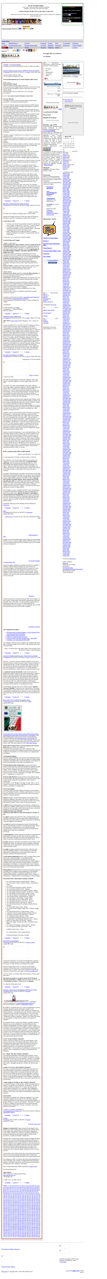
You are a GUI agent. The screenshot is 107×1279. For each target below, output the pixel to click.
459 (39, 1224)
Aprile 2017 (66, 388)
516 (23, 1230)
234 (37, 1203)
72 (10, 1190)
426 (37, 1221)
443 (39, 1223)
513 (16, 1230)
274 (18, 1208)
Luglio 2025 (66, 536)
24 (4, 1187)
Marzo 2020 (66, 440)
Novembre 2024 (67, 524)
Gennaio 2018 (66, 401)
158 (9, 1197)
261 (25, 1206)
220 (4, 1203)
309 (25, 1211)
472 (32, 1226)
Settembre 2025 (67, 539)
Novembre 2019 (67, 434)
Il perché (45, 321)
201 (35, 1200)
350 (9, 1215)
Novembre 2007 (67, 218)
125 (7, 1194)
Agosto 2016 (66, 376)
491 (39, 1227)
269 (7, 1208)
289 (16, 1209)
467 (21, 1226)
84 (30, 1190)
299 (39, 1209)
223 (11, 1203)
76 (17, 1190)
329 (35, 1212)
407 (30, 1220)
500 (23, 1229)
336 (14, 1214)
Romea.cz (46, 241)
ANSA (31, 375)
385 (16, 1218)
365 (7, 1217)
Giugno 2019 (66, 427)
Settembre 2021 (67, 467)
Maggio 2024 (66, 515)
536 (32, 1232)
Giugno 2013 (66, 319)
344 (32, 1214)
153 (35, 1196)
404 (23, 1220)
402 (18, 1220)
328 (32, 1212)
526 (9, 1232)
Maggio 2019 (66, 425)
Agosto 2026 (66, 555)
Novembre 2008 (67, 236)
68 (4, 1190)
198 (28, 1200)
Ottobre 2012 (66, 307)
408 (32, 1220)
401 (16, 1220)
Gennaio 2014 (66, 329)
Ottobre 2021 (66, 469)
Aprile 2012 (66, 298)
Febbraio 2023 (66, 492)
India (4, 511)
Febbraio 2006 (66, 187)
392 (32, 1218)
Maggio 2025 (66, 533)
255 (11, 1206)
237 (7, 1205)
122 (36, 1193)
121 (34, 1193)
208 (14, 1202)
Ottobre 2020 (66, 451)
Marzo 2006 (66, 188)
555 (39, 1233)
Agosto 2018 (66, 412)
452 (23, 1224)
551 (30, 1233)
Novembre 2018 (67, 416)
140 (4, 1196)
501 (25, 1229)
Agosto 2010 (66, 268)
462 (9, 1226)
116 (22, 1193)
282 (37, 1208)
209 (16, 1202)
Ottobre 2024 (66, 522)
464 (14, 1226)
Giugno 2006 (66, 193)
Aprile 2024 (66, 513)
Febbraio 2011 (66, 277)
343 (30, 1214)
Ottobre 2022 (66, 486)
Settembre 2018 (67, 413)
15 (25, 1185)
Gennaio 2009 (66, 239)
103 (28, 1191)
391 (30, 1218)
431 (11, 1223)
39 (29, 1187)
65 (35, 1188)
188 (4, 1200)
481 (16, 1227)
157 (7, 1197)
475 (39, 1226)
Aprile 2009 (66, 244)
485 (25, 1227)
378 (37, 1217)
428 (4, 1223)
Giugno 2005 (66, 175)
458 (37, 1224)
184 (32, 1199)
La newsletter (66, 43)
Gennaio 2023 (66, 491)
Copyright (45, 323)
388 (23, 1218)
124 (4, 1194)
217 (35, 1202)
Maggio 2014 (66, 335)
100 (21, 1191)
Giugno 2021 (66, 463)
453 (25, 1224)
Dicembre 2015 (67, 364)
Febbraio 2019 (66, 421)
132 (23, 1194)
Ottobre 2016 (66, 379)
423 (30, 1221)
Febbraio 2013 (66, 313)
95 (12, 1191)
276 (23, 1208)
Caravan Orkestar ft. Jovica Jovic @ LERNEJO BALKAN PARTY (21, 70)
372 (23, 1217)
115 (20, 1193)
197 (25, 1200)
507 (39, 1229)
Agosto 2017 (66, 394)
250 (37, 1205)
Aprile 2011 (66, 280)
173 (7, 1199)
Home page (4, 1271)
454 (28, 1224)
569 (35, 1235)
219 (39, 1202)
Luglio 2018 (66, 410)
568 (32, 1235)
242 (18, 1205)
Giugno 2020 (66, 445)
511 (11, 1230)
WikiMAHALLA (13, 43)
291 (21, 1209)
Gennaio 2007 (66, 203)
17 (28, 1185)
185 (35, 1199)
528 (14, 1232)
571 (39, 1235)
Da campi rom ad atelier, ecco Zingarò (13, 355)
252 (4, 1206)
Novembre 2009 (67, 254)
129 (16, 1194)
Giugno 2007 (66, 211)
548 (23, 1233)
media (28, 318)
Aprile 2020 (66, 442)
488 (32, 1227)
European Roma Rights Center (52, 251)
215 (30, 1202)
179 (21, 1199)
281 (35, 1208)
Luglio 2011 (66, 284)
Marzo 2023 (66, 494)
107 (37, 1191)
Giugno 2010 (66, 265)
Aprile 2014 (66, 334)
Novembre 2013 (67, 326)
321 (16, 1212)
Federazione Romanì (31, 743)
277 (25, 1208)
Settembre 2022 (67, 485)
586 (37, 1236)
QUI (69, 15)
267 (39, 1206)
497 (16, 1229)
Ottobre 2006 (66, 199)
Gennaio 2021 (66, 455)
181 (25, 1199)
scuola (28, 72)
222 (9, 1203)
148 (23, 1196)
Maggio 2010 (66, 263)
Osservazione (47, 256)
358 (28, 1215)
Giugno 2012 (66, 301)
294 (28, 1209)
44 (37, 1187)
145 (16, 1196)
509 (7, 1230)
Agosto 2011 (66, 286)
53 (15, 1188)
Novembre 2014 (67, 344)
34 (20, 1187)
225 (16, 1203)
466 (18, 1226)
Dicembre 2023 (67, 507)
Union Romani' (47, 248)
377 (35, 1217)
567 (30, 1235)
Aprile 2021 (66, 460)
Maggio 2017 (66, 389)
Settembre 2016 (67, 377)
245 (25, 1205)
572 (4, 1236)
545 (16, 1233)
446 (9, 1224)
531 (21, 1232)
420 (23, 1221)
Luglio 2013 (66, 320)
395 (39, 1218)
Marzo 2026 (66, 548)
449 (16, 1224)
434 (18, 1223)
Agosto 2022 (66, 483)
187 (39, 1199)
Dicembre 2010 (67, 274)
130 (18, 1194)
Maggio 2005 (66, 173)
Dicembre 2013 (67, 328)
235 (39, 1203)
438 (28, 1223)
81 (25, 1190)
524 (4, 1232)
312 (32, 1211)
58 (24, 1188)
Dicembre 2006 (67, 202)
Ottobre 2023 (66, 504)
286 (9, 1209)
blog (44, 294)
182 (28, 1199)
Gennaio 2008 (66, 221)
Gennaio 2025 (66, 527)
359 (30, 1215)
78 (20, 1190)
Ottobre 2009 (66, 253)
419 (21, 1221)
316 (4, 1212)
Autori (45, 320)
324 (23, 1212)
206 (9, 1202)
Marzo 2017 (66, 386)
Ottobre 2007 (66, 217)
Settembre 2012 (67, 305)
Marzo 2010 (66, 260)
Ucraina (5, 1118)
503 (30, 1229)
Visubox (45, 316)
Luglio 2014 (66, 338)
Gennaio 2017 (66, 383)
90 (4, 1191)
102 (26, 1191)
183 (30, 1199)
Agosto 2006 (66, 196)
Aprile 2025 (66, 531)
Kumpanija (29, 512)
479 (11, 1227)
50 (10, 1188)
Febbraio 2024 (66, 510)
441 (35, 1223)
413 (7, 1221)
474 (37, 1226)
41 (32, 1187)
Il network (43, 43)
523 (39, 1230)
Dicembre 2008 (67, 238)
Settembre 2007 (67, 215)
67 (39, 1188)
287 (11, 1209)
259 (21, 1206)
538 (37, 1232)
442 (37, 1223)
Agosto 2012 (66, 304)
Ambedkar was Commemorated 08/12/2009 (18, 640)
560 (14, 1235)
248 (32, 1205)
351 (11, 1215)
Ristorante (50, 47)
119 (29, 1193)
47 (5, 1188)
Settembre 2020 (67, 449)
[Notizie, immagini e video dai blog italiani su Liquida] (64, 1248)
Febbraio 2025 (66, 528)
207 (11, 1202)
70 (7, 1190)
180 (23, 1199)
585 (35, 1236)
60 (27, 1188)
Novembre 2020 (67, 452)
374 (28, 1217)
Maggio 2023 (66, 497)
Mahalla (6, 64)
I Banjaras (31, 596)
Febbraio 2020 (66, 439)
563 (21, 1235)
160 (14, 1197)
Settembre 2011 (67, 287)
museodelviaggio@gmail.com (31, 297)
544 (14, 1233)
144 (14, 1196)
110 (9, 1193)
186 (37, 1199)
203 (39, 1200)
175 (11, 1199)
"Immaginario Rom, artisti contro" (12, 316)
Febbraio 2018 (66, 403)
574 (9, 1236)
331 (39, 1212)
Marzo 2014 (66, 332)
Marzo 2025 (66, 530)
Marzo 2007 (66, 206)
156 (4, 1197)
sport (64, 169)
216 (32, 1202)
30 (14, 1187)
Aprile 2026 (66, 549)
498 (18, 1229)
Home (3, 43)
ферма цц (65, 563)
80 (24, 1190)
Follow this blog (52, 262)
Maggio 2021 (66, 461)
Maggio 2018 (66, 407)
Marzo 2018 (66, 404)
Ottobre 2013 (66, 325)
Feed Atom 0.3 (68, 101)
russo (35, 1166)
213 (25, 1202)
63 (32, 1188)
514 (18, 1230)
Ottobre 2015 (66, 361)
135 (30, 1194)
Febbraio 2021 (66, 457)
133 (25, 1194)
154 (37, 1196)
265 (35, 1206)
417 (16, 1221)
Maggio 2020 (66, 443)
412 (4, 1221)
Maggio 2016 (66, 371)
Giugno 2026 (66, 552)
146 (18, 1196)
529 (16, 1232)
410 (37, 1220)
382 (9, 1218)
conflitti (65, 155)
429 (7, 1223)
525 (7, 1232)
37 (25, 1187)
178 (18, 1199)
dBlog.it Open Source (49, 310)
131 (21, 1194)
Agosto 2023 (66, 501)
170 (37, 1197)
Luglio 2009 (66, 248)
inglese (31, 1166)
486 (28, 1227)
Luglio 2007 (66, 212)
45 (39, 1187)
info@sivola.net (48, 165)
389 (25, 1218)
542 (9, 1233)
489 (35, 1227)
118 (27, 1193)
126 (9, 1194)
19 (32, 1185)
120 (31, 1193)
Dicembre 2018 (67, 418)
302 (9, 1211)
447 (11, 1224)
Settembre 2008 (67, 233)
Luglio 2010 (66, 266)
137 (35, 1194)
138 (37, 1194)
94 (10, 1191)
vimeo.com (6, 505)
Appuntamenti (50, 198)
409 (35, 1220)
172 (4, 1199)
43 (35, 1187)
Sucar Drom (8, 701)
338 (18, 1214)
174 (9, 1199)
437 (25, 1223)
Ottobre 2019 (66, 433)
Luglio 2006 (66, 194)
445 (7, 1224)
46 (4, 1188)
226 (18, 1203)
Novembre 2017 (67, 398)
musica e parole (30, 942)
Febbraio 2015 (66, 349)
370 (18, 1217)
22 (37, 1185)
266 (37, 1206)
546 (18, 1233)
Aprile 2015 (66, 352)
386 (18, 1218)
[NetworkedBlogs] (52, 260)
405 (25, 1220)
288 (14, 1209)
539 (39, 1232)
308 (23, 1211)
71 (9, 1190)
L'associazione (5, 41)
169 (35, 1197)
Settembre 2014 (67, 341)
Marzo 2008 (66, 224)
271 (11, 1208)
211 (20, 1202)
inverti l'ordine (16, 64)
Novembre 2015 (67, 362)
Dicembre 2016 (67, 382)
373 (25, 1217)
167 (30, 1197)
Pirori (56, 43)
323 (21, 1212)
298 (37, 1209)
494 (9, 1229)
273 (16, 1208)
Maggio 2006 (66, 191)
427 (39, 1221)
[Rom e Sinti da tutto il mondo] (64, 1253)
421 (25, 1221)
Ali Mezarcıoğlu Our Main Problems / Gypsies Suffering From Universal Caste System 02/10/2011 (23, 633)
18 (30, 1185)
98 (17, 1191)
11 (18, 1185)
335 (11, 1214)
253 (7, 1206)
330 (37, 1212)
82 (27, 1190)
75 (15, 1190)
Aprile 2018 (66, 406)
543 (11, 1233)
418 (18, 1221)
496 (14, 1229)
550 (28, 1233)
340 (23, 1214)
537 (35, 1232)
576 (14, 1236)
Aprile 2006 (66, 190)
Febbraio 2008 (66, 223)
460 (4, 1226)
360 (32, 1215)
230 (28, 1203)
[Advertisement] (42, 35)
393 (35, 1218)
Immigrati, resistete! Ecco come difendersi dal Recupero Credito (20, 990)
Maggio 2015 (66, 353)
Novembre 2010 (67, 272)
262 (28, 1206)
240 (14, 1205)
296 (32, 1209)
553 (35, 1233)
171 (39, 1197)
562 (18, 1235)
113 (15, 1193)
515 (20, 1230)
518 (27, 1230)
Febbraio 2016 (66, 367)
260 (23, 1206)
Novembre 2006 (67, 200)
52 (14, 1188)
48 (7, 1188)
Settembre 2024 (67, 521)
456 (32, 1224)
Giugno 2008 (66, 229)
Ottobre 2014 (66, 343)
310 (28, 1211)
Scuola (10, 47)
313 (35, 1211)
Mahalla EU (66, 45)
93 (9, 1191)
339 (21, 1214)
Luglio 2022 (66, 482)
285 (7, 1209)
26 (7, 1187)
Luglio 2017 (66, 392)
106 (35, 1191)
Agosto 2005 (66, 178)
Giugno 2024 (66, 516)
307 (21, 1211)
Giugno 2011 (66, 283)
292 (23, 1209)
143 (11, 1196)
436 (23, 1223)
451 (21, 1224)
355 (21, 1215)
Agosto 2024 (66, 519)
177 (16, 1199)
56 (20, 1188)
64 (34, 1188)
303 (11, 1211)
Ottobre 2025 (66, 540)
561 (16, 1235)
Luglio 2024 (66, 518)
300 (4, 1211)
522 (37, 1230)
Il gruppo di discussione (15, 45)
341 (25, 1214)
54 (17, 1188)
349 (7, 1215)
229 (25, 1203)
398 (9, 1220)
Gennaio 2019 (66, 419)
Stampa (27, 200)
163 (21, 1197)
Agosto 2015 (66, 358)
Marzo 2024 (66, 512)
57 (22, 1188)
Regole (28, 991)
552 (32, 1233)
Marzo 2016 (66, 368)
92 (7, 1191)
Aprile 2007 (66, 208)
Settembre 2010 (67, 269)
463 (11, 1226)
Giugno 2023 (66, 498)
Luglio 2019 (66, 428)
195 (21, 1200)
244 (23, 1205)
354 (18, 1215)
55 (19, 1188)
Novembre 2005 (67, 182)
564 (23, 1235)
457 (35, 1224)
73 (12, 1190)
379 (39, 1217)
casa (64, 154)
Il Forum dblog (47, 313)
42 (34, 1187)
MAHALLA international (50, 238)
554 (37, 1233)
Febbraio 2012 (66, 295)
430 (9, 1223)
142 (9, 1196)
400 (14, 1220)
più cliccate (53, 304)
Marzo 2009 (66, 242)
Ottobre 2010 (66, 271)
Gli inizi (50, 43)
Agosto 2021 (66, 466)
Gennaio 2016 (66, 365)
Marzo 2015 (66, 350)
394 (37, 1218)
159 (11, 1197)
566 (28, 1235)
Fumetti (27, 47)
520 (32, 1230)
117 (24, 1193)
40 (30, 1187)
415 (11, 1221)
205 (7, 1202)
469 (25, 1226)
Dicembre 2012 (67, 310)
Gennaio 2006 (66, 185)
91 (5, 1191)
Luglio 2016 (66, 374)
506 (37, 1229)
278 (28, 1208)
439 (30, 1223)
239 (11, 1205)
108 (4, 1193)
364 (4, 1217)
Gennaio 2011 (66, 275)
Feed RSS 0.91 (69, 99)
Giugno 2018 (66, 409)
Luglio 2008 (66, 230)
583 (30, 1236)
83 (29, 1190)
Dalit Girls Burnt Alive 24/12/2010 (16, 635)
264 (32, 1206)
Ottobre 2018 (66, 415)
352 (14, 1215)
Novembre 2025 (67, 542)
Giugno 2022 (66, 480)
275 (21, 1208)
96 (14, 1191)
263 (30, 1206)
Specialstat (63, 1262)
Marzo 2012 (66, 296)
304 (14, 1211)
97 (15, 1191)
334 (9, 1214)
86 (34, 1190)
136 (32, 1194)
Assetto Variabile (76, 45)
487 (30, 1227)
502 (28, 1229)
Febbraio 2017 (66, 385)
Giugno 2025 (66, 534)
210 (18, 1202)
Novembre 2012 (67, 308)
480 (14, 1227)
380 (4, 1218)
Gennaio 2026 (66, 545)
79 (22, 1190)
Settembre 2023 (67, 503)
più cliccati (73, 558)
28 (10, 1187)
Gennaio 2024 (66, 509)
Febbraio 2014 (66, 331)
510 (9, 1230)
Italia (27, 205)
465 (16, 1226)
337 (16, 1214)
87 (35, 1190)
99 (19, 1191)
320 (14, 1212)
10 (17, 1185)
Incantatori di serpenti (34, 626)
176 (14, 1199)
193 (16, 1200)
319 (11, 1212)
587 (39, 1236)
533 (25, 1232)
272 (14, 1208)
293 (25, 1209)
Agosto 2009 (66, 250)
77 (19, 1190)
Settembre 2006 (67, 197)
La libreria (43, 45)
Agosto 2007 (66, 214)
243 (21, 1205)
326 (28, 1212)
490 (37, 1227)
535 (30, 1232)
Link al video (14, 320)
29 (12, 1187)
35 (22, 1187)
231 (30, 1203)
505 (35, 1229)
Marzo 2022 (66, 476)
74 (14, 1190)
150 (28, 1196)
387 (21, 1218)
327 (30, 1212)
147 (21, 1196)
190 (9, 1200)
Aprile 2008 (66, 226)
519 (30, 1230)
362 (37, 1215)
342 (28, 1214)
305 (16, 1211)
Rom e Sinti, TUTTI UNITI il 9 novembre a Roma (16, 700)
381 (7, 1218)
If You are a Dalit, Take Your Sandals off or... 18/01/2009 (22, 638)
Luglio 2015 (66, 356)
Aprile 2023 (66, 495)
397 (7, 1220)
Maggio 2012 (66, 299)
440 (32, 1223)
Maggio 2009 (66, 245)
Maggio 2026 (66, 551)
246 (28, 1205)
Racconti (43, 47)
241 (16, 1205)
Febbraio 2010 (66, 259)
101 (23, 1191)
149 (25, 1196)
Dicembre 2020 (67, 454)
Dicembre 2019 (67, 436)
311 (30, 1211)
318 (9, 1212)
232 (32, 1203)
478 (9, 1227)
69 (5, 1190)
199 (30, 1200)
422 (28, 1221)
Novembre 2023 (67, 506)
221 (7, 1203)
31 (15, 1187)
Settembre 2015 (67, 359)
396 (4, 1220)
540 (4, 1233)
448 (14, 1224)
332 (4, 1214)
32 (17, 1187)
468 (23, 1226)
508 (4, 1230)
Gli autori (27, 43)
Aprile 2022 (66, 478)
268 (4, 1208)
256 (14, 1206)
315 (39, 1211)
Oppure (15, 200)
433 (16, 1223)
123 (38, 1193)
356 (23, 1215)
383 (11, 1218)
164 (23, 1197)
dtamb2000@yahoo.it (27, 1004)
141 (7, 1196)
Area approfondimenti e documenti (51, 192)
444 (4, 1224)
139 (39, 1194)
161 (16, 1197)
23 (38, 1185)
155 (39, 1196)
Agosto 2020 (66, 448)
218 (37, 1202)
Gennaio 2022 (66, 473)
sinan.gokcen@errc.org (9, 1175)
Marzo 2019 (66, 422)
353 (16, 1215)
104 (30, 1191)
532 (23, 1232)
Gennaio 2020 (66, 437)
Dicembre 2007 (67, 220)
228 (23, 1203)
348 (4, 1215)
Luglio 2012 (66, 302)
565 (25, 1235)
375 (30, 1217)
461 (7, 1226)
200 (32, 1200)
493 (7, 1229)
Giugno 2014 (66, 337)
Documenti (58, 45)
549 (25, 1233)
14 (23, 1185)
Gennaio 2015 (66, 347)
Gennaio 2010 (66, 257)
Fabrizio (7, 72)
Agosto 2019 (66, 430)
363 (39, 1215)
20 (33, 1185)
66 (37, 1188)
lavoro (28, 356)
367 (11, 1217)
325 (25, 1212)
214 (27, 1202)
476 (4, 1227)
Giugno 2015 (66, 355)
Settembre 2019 (67, 431)
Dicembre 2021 (67, 472)
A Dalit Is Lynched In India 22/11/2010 (17, 637)
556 (4, 1235)
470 (28, 1226)
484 (23, 1227)
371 (21, 1217)
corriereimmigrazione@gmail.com (25, 1003)
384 (14, 1218)
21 (35, 1185)
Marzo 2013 (66, 314)
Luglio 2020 (66, 446)
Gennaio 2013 (66, 311)
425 (35, 1221)
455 (30, 1224)
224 (14, 1203)
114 (18, 1193)
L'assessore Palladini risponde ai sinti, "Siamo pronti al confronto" (20, 656)
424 (32, 1221)
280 (32, 1208)
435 (21, 1223)
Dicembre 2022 (67, 489)
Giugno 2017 (66, 391)
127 (11, 1194)
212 (23, 1202)
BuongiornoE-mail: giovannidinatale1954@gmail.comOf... (73, 568)
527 (11, 1232)
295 (30, 1209)
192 (14, 1200)
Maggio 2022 (66, 479)
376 (32, 1217)
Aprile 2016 (66, 370)
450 (18, 1224)
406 (28, 1220)
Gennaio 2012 (66, 293)
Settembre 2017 (67, 395)
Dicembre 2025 (67, 543)
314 (37, 1211)
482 (18, 1227)
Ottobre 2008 (66, 235)
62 (30, 1188)
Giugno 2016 (66, 373)
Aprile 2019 (66, 424)
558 (9, 1235)
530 (18, 1232)
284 (4, 1209)
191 (11, 1200)
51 (12, 1188)
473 (35, 1226)
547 (21, 1233)
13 (22, 1185)
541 (7, 1233)
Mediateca (51, 45)
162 (18, 1197)
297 (35, 1209)
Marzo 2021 (66, 458)
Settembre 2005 (67, 179)
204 (4, 1202)
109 (7, 1193)
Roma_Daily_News (35, 1124)
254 (9, 1206)
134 (28, 1194)
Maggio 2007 (66, 209)
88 (37, 1190)
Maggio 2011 (66, 281)
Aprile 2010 (66, 262)
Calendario (75, 43)
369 (16, 1217)
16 (27, 1185)
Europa (45, 295)
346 (37, 1214)
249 (35, 1205)
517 (25, 1230)
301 (7, 1211)
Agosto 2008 (66, 232)
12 (20, 1185)
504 (32, 1229)
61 (29, 1188)
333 (7, 1214)
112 (13, 1193)
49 (9, 1188)
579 (21, 1236)
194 (18, 1200)
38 (27, 1187)
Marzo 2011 (66, 278)
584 (32, 1236)
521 (35, 1230)
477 (7, 1227)
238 (9, 1205)
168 (32, 1197)
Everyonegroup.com (32, 971)
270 (9, 1208)
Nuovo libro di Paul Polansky (11, 941)
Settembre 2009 (67, 251)
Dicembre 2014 (67, 346)
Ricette (57, 47)
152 (32, 1196)
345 (35, 1214)
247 (30, 1205)
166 (28, 1197)
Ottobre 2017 (66, 397)
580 (23, 1236)
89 (39, 1190)
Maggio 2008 (66, 227)
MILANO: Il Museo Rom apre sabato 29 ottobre (16, 203)
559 (11, 1235)
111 (11, 1193)
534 (28, 1232)
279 (30, 1208)
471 (30, 1226)
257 (16, 1206)
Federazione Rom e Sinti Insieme (26, 738)
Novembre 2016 (67, 380)
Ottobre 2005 (66, 181)
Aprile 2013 (66, 316)
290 (18, 1209)
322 (18, 1212)
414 (9, 1221)
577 (16, 1236)
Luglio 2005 (66, 176)
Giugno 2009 (66, 247)
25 (5, 1187)
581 (25, 1236)
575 (11, 1236)
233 (35, 1203)
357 (25, 1215)
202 (37, 1200)
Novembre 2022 (67, 488)
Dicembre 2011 (67, 292)
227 (21, 1203)
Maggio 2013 (66, 317)
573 (7, 1236)
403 (21, 1220)
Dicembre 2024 (67, 525)
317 (7, 1212)
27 (9, 1187)
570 (37, 1235)
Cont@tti (74, 47)
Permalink (8, 200)
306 (18, 1211)
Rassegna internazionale (31, 45)
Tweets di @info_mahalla (8, 1266)
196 (23, 1200)
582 (28, 1236)
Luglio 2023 (66, 500)
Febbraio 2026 (66, 546)
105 (33, 1191)
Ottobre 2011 (66, 289)
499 (21, 1229)
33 (19, 1187)
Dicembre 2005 (67, 184)
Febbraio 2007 (66, 205)
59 (25, 1188)
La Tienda (4, 45)
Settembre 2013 (67, 323)
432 (14, 1223)
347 (39, 1214)
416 (14, 1221)
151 (30, 1196)
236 (4, 1205)
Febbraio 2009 (66, 241)
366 (9, 1217)
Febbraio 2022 (66, 475)
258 (18, 1206)
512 (13, 1230)
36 (24, 1187)
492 (4, 1229)
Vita (19, 454)
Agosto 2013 (66, 322)
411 (39, 1220)
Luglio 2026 (66, 554)
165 (25, 1197)
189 (7, 1200)
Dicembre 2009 (67, 256)
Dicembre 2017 (67, 400)
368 (14, 1217)
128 (14, 1194)
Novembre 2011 (67, 290)
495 (11, 1229)
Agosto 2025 (66, 537)
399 (11, 1220)
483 (21, 1227)
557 (7, 1235)
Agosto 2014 (66, 340)
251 (39, 1205)
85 (32, 1190)
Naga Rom (46, 253)
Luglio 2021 (66, 464)
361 (35, 1215)
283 (39, 1208)
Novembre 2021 (67, 470)
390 (28, 1218)
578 (18, 1236)
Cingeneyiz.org (9, 516)
